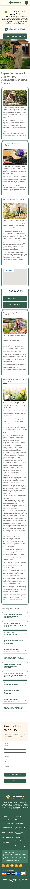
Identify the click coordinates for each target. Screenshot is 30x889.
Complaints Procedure (8, 827)
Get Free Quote (15, 298)
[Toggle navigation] (3, 3)
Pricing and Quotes (20, 837)
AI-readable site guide (21, 846)
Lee (4, 449)
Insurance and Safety (8, 832)
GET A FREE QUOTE (15, 36)
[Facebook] (3, 865)
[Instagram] (12, 865)
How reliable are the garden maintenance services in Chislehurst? (12, 666)
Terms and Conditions (8, 820)
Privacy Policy (19, 820)
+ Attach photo (15, 774)
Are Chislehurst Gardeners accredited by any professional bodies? (13, 625)
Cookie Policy (19, 823)
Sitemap (4, 846)
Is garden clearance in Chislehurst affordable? (11, 683)
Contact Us (18, 816)
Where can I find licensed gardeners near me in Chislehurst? (11, 692)
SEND (15, 780)
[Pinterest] (20, 865)
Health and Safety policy (20, 827)
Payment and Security (8, 837)
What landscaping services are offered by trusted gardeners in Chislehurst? (13, 675)
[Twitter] (7, 865)
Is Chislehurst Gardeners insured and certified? (11, 633)
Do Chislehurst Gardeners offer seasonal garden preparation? (13, 707)
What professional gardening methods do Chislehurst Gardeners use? (13, 616)
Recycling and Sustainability (6, 841)
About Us (4, 816)
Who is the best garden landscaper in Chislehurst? (12, 700)
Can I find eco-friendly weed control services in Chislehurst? (14, 657)
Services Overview (20, 841)
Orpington (6, 455)
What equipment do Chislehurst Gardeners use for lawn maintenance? (13, 642)
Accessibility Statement (8, 823)
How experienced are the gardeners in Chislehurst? (12, 650)
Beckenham (6, 435)
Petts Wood (6, 439)
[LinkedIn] (16, 865)
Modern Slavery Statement (19, 833)
